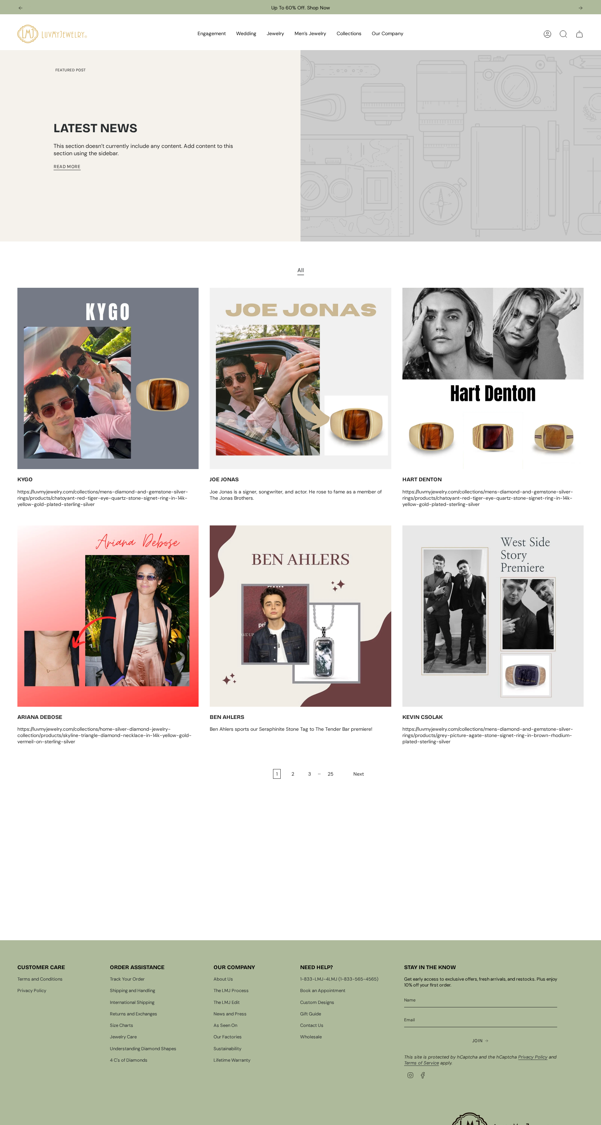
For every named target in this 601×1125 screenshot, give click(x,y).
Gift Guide (310, 1014)
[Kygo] (108, 378)
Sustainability (227, 1049)
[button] (211, 34)
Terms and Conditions (40, 979)
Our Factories (228, 1037)
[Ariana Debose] (108, 616)
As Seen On (225, 1025)
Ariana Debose (39, 717)
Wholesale (311, 1037)
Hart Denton (422, 479)
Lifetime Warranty (232, 1060)
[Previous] (20, 8)
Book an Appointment (322, 990)
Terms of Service (421, 1063)
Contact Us (311, 1025)
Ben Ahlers (227, 717)
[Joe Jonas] (300, 378)
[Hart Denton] (493, 378)
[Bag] (579, 34)
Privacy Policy (31, 990)
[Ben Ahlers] (300, 616)
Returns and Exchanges (133, 1014)
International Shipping (132, 1002)
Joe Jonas (224, 479)
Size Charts (121, 1025)
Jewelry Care (123, 1037)
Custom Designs (317, 1002)
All (300, 270)
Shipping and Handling (132, 990)
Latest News (95, 128)
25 (331, 774)
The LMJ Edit (227, 1002)
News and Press (230, 1014)
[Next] (580, 8)
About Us (223, 979)
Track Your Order (127, 979)
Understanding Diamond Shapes (143, 1049)
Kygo (25, 479)
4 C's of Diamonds (128, 1060)
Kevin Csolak (422, 717)
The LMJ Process (231, 990)
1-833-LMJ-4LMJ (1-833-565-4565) (339, 979)
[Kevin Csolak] (493, 616)
